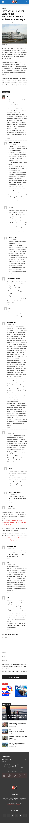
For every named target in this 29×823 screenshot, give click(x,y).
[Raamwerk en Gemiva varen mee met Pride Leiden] (5, 745)
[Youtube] (20, 815)
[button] (2, 2)
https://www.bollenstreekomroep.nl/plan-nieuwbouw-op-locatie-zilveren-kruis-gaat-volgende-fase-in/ (14, 522)
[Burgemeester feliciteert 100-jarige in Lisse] (5, 738)
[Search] (27, 2)
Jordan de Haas (7, 22)
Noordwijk (4, 8)
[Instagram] (8, 815)
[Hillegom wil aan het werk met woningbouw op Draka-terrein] (5, 731)
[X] (16, 815)
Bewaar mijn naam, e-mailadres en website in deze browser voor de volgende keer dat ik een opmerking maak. (14, 666)
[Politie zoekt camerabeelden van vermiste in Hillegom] (5, 724)
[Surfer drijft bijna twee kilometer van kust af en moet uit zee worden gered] (14, 713)
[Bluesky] (25, 815)
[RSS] (12, 815)
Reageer (8, 138)
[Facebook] (4, 815)
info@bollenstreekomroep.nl (14, 804)
